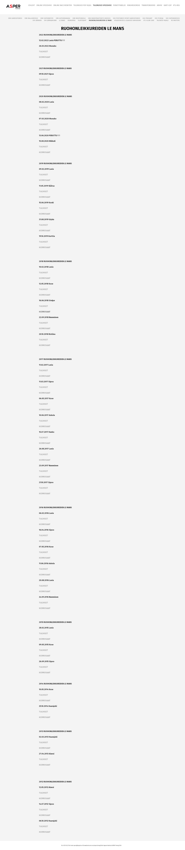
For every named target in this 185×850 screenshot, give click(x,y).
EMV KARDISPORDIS (15, 18)
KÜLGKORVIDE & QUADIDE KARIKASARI (127, 20)
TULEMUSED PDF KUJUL (82, 5)
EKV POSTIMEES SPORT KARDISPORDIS (126, 18)
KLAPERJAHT (82, 20)
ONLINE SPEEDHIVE (44, 5)
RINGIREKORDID (133, 5)
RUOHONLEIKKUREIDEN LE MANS (100, 20)
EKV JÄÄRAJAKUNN (50, 20)
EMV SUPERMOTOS (46, 18)
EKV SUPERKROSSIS (173, 18)
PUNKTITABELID (119, 5)
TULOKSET (43, 51)
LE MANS (62, 20)
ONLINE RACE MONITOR (62, 5)
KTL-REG (176, 5)
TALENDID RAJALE (163, 20)
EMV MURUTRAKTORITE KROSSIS (99, 18)
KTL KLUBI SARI (148, 20)
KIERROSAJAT (44, 57)
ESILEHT (31, 5)
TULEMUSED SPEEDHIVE (102, 5)
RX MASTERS (175, 20)
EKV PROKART (147, 18)
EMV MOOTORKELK (79, 18)
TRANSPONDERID (148, 5)
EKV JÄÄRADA (37, 20)
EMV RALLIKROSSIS (31, 18)
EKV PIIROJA (159, 18)
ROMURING (71, 20)
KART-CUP (168, 5)
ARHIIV (159, 5)
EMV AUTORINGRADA (63, 18)
